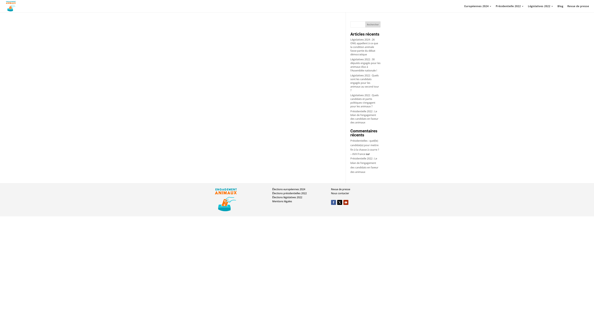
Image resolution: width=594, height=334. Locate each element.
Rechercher (373, 24)
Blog (560, 6)
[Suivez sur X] (339, 202)
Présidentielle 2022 (508, 6)
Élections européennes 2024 (288, 189)
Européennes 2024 (476, 6)
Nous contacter (340, 193)
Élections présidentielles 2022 (289, 193)
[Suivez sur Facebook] (333, 202)
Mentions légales (282, 201)
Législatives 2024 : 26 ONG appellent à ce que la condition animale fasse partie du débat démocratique (364, 47)
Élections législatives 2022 (287, 197)
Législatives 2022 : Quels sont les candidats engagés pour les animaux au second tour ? (364, 83)
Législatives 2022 (539, 6)
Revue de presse (578, 6)
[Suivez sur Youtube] (345, 202)
